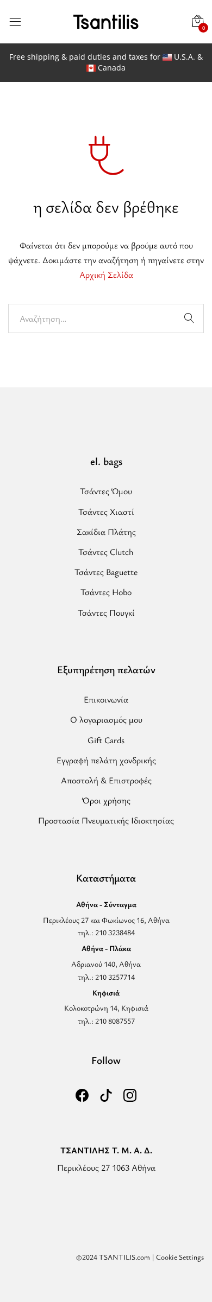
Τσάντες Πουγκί (106, 612)
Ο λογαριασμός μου (106, 719)
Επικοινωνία (106, 699)
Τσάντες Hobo (106, 592)
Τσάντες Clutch (106, 552)
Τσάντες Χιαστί (106, 512)
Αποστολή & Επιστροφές (106, 780)
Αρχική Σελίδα (106, 274)
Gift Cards (106, 740)
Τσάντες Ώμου (106, 491)
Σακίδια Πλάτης (106, 532)
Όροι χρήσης (106, 800)
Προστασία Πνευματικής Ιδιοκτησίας (106, 820)
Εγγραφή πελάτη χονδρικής (106, 760)
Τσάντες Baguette (106, 572)
